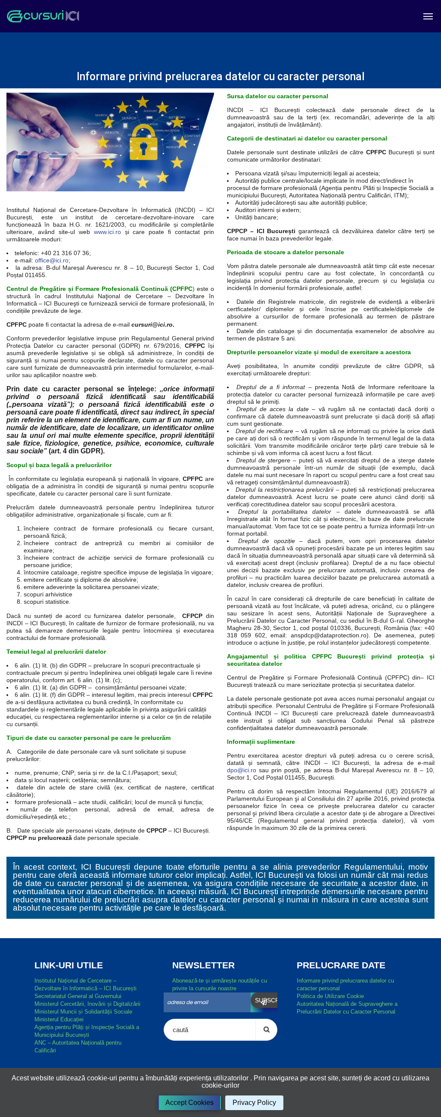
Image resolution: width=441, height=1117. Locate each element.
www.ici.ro (107, 231)
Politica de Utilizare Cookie (330, 996)
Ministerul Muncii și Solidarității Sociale (83, 1011)
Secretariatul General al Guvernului (77, 996)
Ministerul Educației (59, 1019)
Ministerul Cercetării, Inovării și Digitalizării (87, 1004)
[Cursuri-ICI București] (42, 16)
